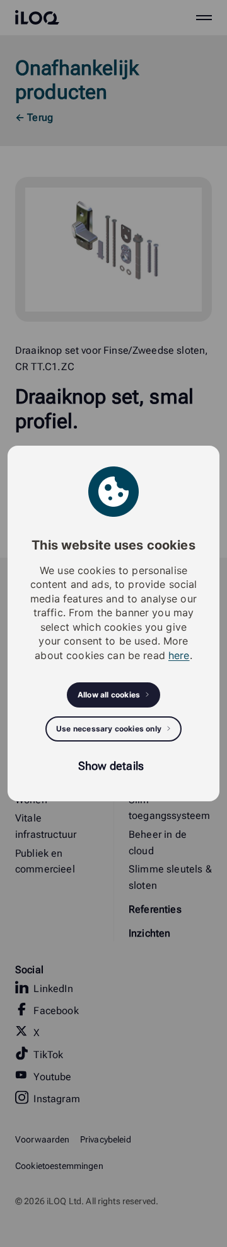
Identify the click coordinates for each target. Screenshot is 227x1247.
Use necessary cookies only (108, 728)
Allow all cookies (109, 694)
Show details (111, 765)
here (179, 655)
